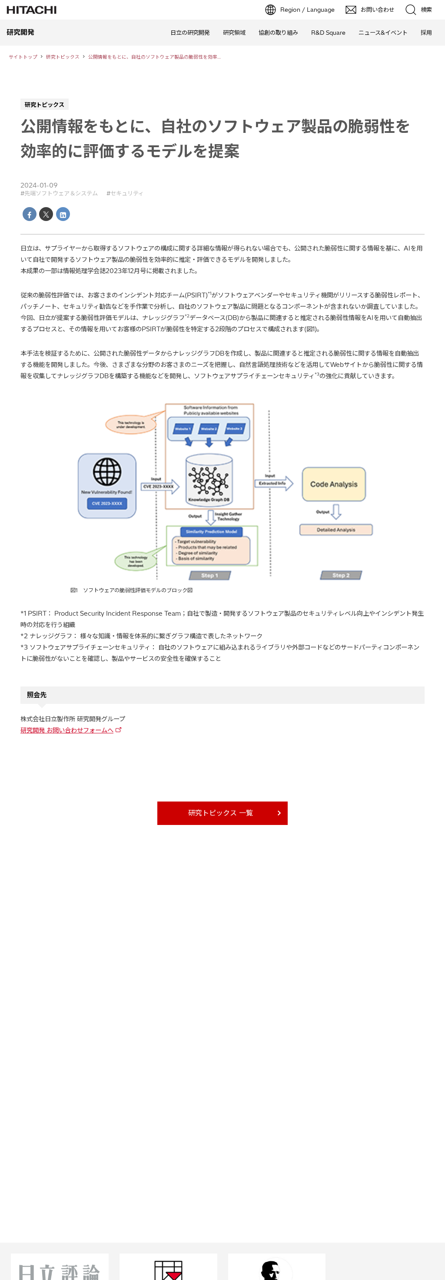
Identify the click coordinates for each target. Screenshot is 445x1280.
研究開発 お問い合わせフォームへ (66, 730)
